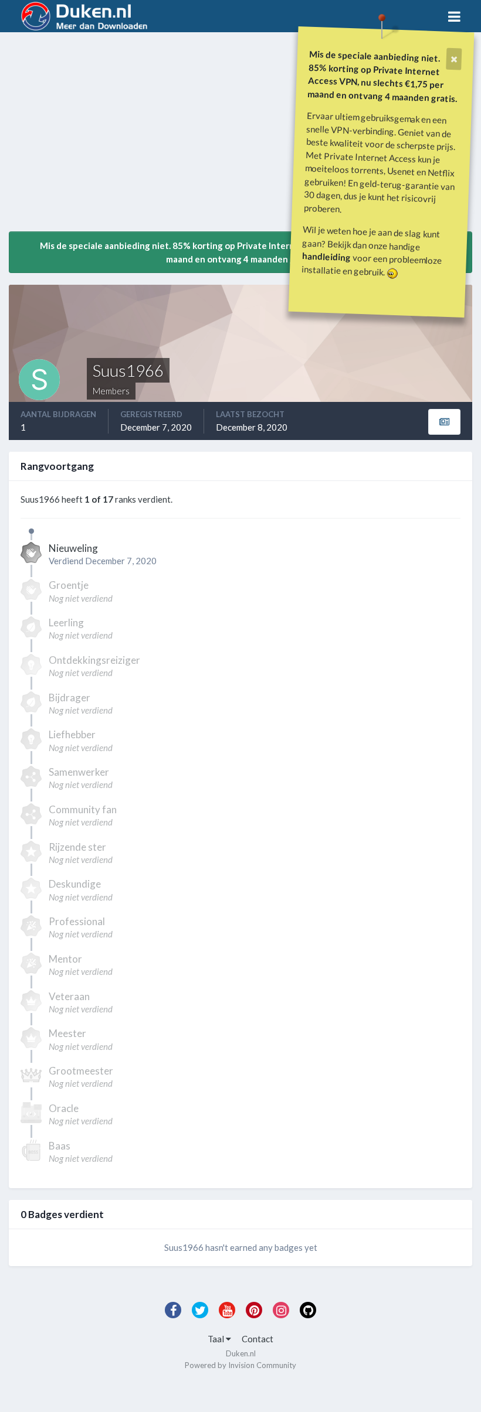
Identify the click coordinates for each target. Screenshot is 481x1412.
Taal (217, 1338)
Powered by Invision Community (240, 1365)
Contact (257, 1338)
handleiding (326, 256)
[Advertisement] (146, 136)
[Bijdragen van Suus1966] (444, 422)
